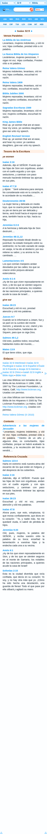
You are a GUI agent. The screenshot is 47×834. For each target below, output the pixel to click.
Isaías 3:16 (8, 162)
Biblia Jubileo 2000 (13, 93)
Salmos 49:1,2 (10, 337)
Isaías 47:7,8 (9, 186)
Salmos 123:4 (10, 461)
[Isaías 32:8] (3, 379)
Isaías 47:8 (8, 509)
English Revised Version (16, 136)
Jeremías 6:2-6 (11, 225)
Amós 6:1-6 (9, 278)
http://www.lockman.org (28, 389)
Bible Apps (8, 375)
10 (18, 437)
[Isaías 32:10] (43, 379)
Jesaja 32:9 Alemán (28, 369)
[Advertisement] (23, 614)
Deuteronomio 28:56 (14, 201)
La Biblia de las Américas (17, 40)
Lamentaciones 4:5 (13, 261)
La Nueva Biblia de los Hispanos (21, 54)
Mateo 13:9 (9, 349)
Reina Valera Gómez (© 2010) (18, 414)
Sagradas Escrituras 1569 (17, 107)
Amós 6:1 (8, 550)
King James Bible (12, 122)
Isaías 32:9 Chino (12, 372)
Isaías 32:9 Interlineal (14, 363)
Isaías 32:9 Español (26, 366)
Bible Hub (21, 375)
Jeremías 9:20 (10, 530)
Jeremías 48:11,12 (13, 236)
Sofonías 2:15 (10, 570)
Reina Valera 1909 (12, 82)
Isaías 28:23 (9, 305)
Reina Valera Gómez (14, 68)
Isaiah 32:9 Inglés (32, 372)
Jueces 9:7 (9, 316)
